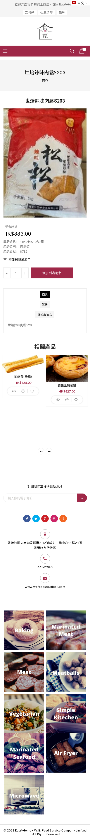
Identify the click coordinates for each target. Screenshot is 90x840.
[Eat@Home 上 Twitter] (36, 518)
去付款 (30, 12)
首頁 (45, 80)
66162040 (45, 567)
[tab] (45, 294)
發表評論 (11, 226)
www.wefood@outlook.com (45, 586)
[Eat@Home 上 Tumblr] (63, 518)
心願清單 (46, 12)
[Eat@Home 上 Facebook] (27, 518)
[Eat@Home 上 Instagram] (54, 518)
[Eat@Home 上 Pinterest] (45, 518)
